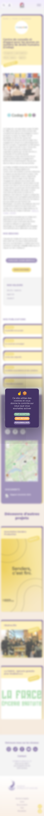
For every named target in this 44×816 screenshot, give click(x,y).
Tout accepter (22, 414)
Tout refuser (22, 418)
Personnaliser (22, 422)
